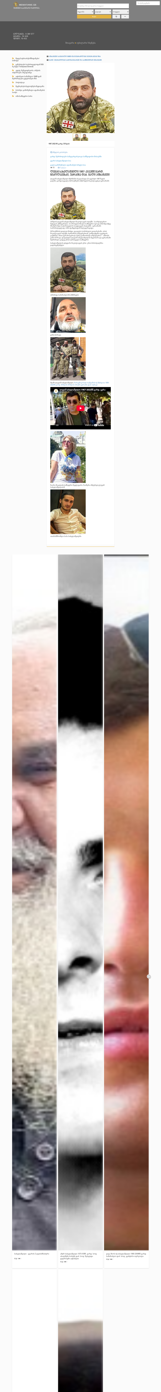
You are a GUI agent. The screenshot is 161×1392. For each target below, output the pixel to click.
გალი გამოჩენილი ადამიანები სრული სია (68, 165)
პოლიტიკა (20, 82)
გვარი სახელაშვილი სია (60, 161)
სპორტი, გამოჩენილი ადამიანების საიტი (28, 91)
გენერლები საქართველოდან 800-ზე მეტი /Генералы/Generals (28, 65)
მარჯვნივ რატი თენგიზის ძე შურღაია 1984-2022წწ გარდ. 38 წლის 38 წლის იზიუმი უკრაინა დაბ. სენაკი (79, 384)
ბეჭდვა (63, 167)
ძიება (94, 16)
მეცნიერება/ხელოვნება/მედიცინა (29, 86)
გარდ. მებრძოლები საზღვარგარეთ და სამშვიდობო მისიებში (75, 60)
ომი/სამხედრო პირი (23, 96)
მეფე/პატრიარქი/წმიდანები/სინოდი (25, 59)
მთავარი (69, 42)
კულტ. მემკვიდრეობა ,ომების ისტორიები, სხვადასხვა (26, 71)
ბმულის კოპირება (60, 152)
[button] (112, 65)
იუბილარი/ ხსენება (86, 42)
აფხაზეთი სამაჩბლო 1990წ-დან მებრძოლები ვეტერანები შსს (26, 77)
